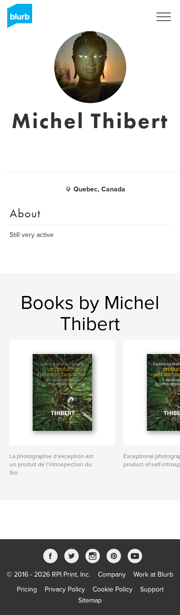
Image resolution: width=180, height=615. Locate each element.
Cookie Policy (112, 589)
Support (152, 589)
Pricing (27, 589)
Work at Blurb (153, 574)
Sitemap (90, 600)
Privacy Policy (65, 589)
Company (112, 574)
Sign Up (126, 17)
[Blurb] (16, 19)
